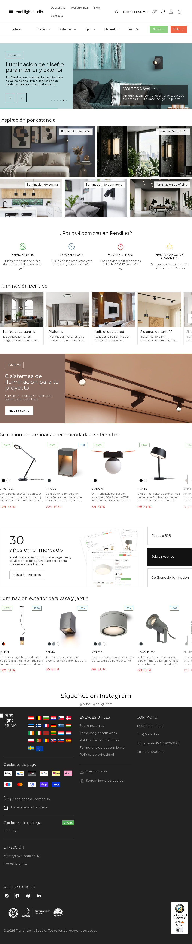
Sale (176, 29)
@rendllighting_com (96, 704)
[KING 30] (67, 462)
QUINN (4, 652)
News (156, 29)
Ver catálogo (22, 575)
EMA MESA (7, 488)
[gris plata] (54, 644)
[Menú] (186, 904)
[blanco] (8, 480)
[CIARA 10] (113, 462)
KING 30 (51, 488)
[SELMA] (67, 626)
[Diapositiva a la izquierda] (10, 97)
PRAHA (142, 488)
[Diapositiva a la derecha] (22, 97)
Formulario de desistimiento (102, 747)
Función (133, 29)
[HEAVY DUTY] (159, 626)
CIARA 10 (97, 488)
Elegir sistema (19, 410)
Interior (17, 29)
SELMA (50, 652)
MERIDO (97, 652)
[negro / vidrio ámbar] (3, 644)
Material (109, 29)
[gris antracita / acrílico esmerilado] (187, 644)
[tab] (51, 100)
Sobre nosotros (92, 725)
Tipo (88, 29)
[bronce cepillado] (187, 480)
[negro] (3, 480)
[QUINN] (22, 626)
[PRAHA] (159, 462)
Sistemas (65, 29)
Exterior (41, 29)
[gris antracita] (49, 480)
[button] (116, 12)
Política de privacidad (97, 754)
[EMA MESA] (22, 462)
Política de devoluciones (99, 740)
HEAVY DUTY (145, 652)
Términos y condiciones (98, 733)
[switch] (179, 930)
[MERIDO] (113, 626)
